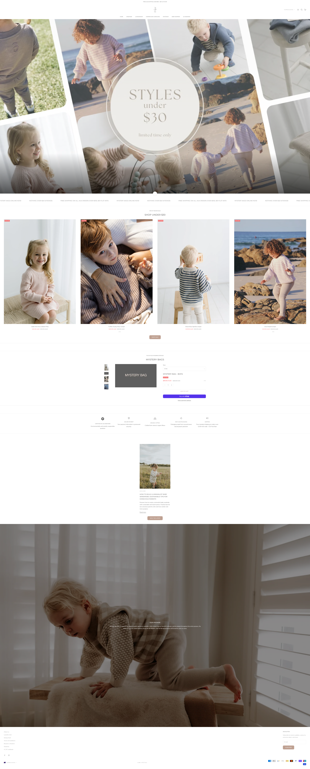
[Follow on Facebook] (4, 755)
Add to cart (184, 391)
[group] (155, 106)
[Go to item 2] (106, 373)
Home (121, 16)
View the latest (155, 518)
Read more (143, 512)
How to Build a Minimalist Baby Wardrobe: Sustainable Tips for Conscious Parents (153, 496)
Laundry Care (8, 735)
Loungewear (139, 16)
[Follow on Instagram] (9, 755)
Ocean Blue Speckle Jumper (193, 327)
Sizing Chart (7, 738)
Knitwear (166, 16)
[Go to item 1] (106, 367)
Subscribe (288, 747)
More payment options (184, 400)
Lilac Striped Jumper (270, 327)
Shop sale (155, 337)
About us (6, 732)
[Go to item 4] (106, 387)
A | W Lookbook (8, 749)
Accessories (186, 16)
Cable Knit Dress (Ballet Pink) (40, 327)
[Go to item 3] (106, 379)
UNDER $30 (129, 16)
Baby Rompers (176, 16)
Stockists (6, 746)
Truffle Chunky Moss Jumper (116, 327)
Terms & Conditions (9, 741)
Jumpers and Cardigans (153, 16)
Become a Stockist (9, 744)
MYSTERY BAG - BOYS (173, 374)
